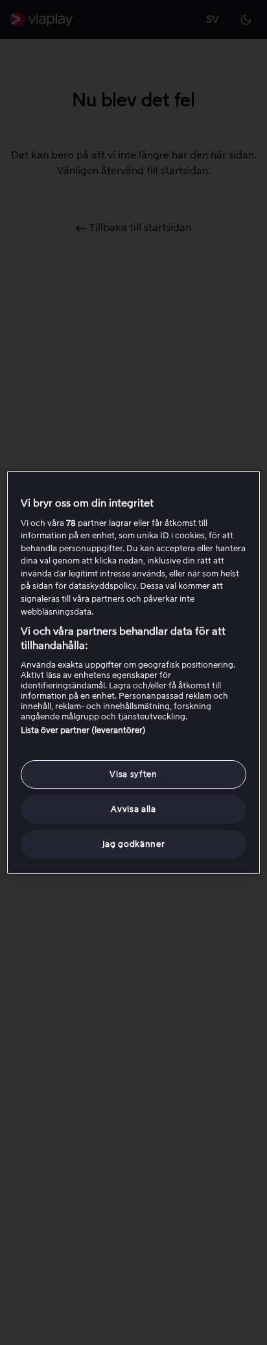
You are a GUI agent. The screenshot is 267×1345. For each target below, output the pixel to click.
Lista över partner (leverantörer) (83, 730)
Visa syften (133, 774)
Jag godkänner (133, 844)
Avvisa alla (133, 809)
